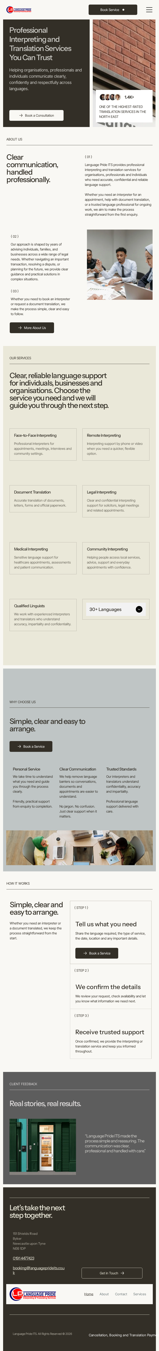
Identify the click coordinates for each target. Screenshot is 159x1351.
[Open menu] (149, 10)
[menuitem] (88, 1294)
